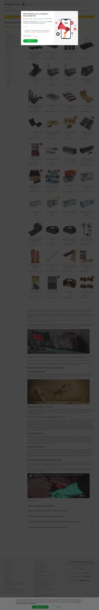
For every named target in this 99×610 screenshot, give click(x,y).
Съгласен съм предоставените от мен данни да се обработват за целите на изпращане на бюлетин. (37, 31)
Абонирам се (30, 41)
